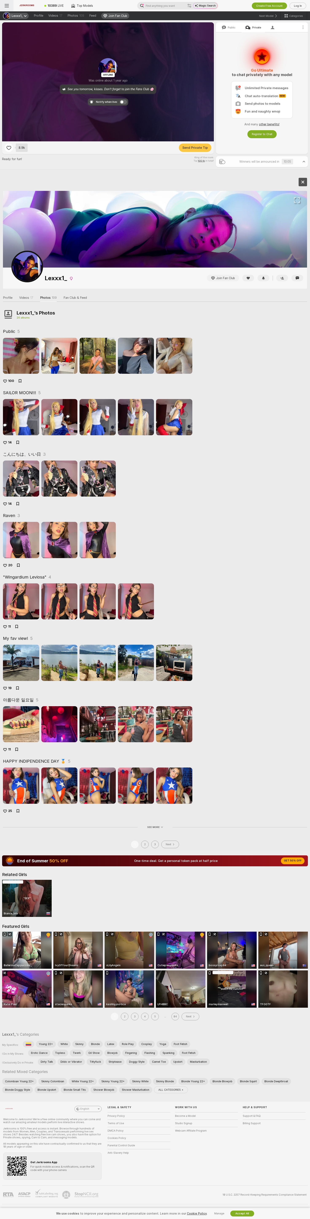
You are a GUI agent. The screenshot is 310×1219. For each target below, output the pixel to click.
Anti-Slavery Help (118, 1152)
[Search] (189, 6)
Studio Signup (183, 1123)
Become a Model (185, 1116)
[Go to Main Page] (26, 5)
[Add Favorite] (9, 147)
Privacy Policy (116, 1116)
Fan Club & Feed (75, 298)
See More (153, 827)
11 (9, 626)
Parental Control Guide (121, 1145)
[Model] (303, 182)
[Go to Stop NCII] (86, 1194)
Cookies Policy (117, 1138)
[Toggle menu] (6, 5)
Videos (55, 15)
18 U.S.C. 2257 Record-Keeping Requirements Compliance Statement (264, 1194)
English (84, 1108)
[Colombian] (28, 1044)
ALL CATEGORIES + (170, 1089)
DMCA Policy (116, 1130)
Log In (298, 5)
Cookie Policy (197, 1213)
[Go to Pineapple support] (66, 1195)
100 (11, 381)
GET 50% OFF (293, 860)
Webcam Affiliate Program (191, 1130)
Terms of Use (116, 1123)
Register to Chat (262, 134)
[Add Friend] (282, 278)
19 (10, 688)
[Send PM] (297, 278)
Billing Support (252, 1123)
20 (10, 565)
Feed (92, 15)
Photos (75, 15)
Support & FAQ (252, 1116)
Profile (38, 15)
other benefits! (269, 124)
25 (10, 811)
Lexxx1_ (9, 1034)
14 (10, 442)
